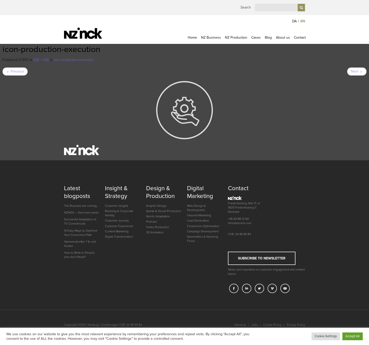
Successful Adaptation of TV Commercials (80, 221)
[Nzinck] (92, 33)
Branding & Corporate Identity (119, 213)
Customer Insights (116, 206)
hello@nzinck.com (239, 223)
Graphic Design (156, 206)
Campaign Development (202, 231)
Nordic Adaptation (158, 216)
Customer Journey (117, 220)
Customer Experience (119, 226)
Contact (300, 37)
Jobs (254, 324)
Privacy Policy (296, 324)
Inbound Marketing (199, 215)
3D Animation (154, 232)
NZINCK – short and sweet (81, 212)
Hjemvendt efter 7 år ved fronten (80, 244)
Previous (15, 71)
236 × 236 (41, 60)
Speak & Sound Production (163, 211)
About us (283, 37)
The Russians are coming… (81, 206)
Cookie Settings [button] (326, 336)
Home (192, 37)
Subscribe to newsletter (261, 258)
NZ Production (236, 37)
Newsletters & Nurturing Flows (202, 239)
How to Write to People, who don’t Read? (79, 255)
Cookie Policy (272, 324)
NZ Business (211, 37)
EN (302, 21)
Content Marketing (117, 231)
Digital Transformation (119, 236)
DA (294, 21)
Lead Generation (198, 220)
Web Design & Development (196, 208)
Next (357, 71)
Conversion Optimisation (203, 226)
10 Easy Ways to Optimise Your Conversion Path (80, 233)
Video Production (157, 227)
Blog (268, 37)
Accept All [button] (352, 336)
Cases (256, 37)
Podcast (151, 221)
